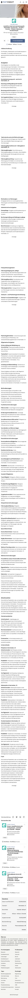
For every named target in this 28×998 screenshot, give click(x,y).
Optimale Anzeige (5, 976)
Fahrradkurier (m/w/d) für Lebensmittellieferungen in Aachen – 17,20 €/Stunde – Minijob (15, 877)
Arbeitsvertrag (18, 963)
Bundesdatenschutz (19, 982)
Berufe (16, 956)
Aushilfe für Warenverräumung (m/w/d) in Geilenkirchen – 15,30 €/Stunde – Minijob (15, 852)
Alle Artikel (3, 989)
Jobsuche (17, 954)
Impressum (17, 987)
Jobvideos (3, 963)
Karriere (2, 982)
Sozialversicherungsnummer (7, 987)
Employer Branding (5, 961)
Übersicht (3, 952)
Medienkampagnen (5, 967)
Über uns (17, 976)
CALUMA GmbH (14, 24)
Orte (16, 978)
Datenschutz (18, 980)
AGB (16, 984)
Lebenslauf (17, 958)
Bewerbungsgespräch (6, 973)
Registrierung (18, 973)
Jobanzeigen (4, 956)
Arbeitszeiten (18, 967)
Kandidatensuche (5, 954)
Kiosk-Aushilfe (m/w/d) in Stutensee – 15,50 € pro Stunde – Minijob (14, 827)
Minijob (14, 36)
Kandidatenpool (4, 958)
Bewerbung (17, 961)
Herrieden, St (22, 905)
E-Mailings (3, 965)
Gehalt (16, 965)
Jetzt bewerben (18, 40)
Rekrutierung (4, 978)
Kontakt (17, 989)
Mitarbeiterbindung (5, 984)
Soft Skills (3, 980)
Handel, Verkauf (11, 824)
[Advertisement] (14, 121)
